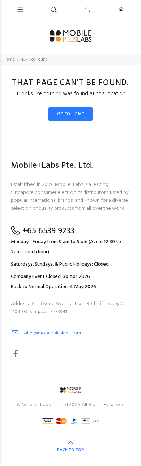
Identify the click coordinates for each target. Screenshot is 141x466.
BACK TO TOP (70, 450)
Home (9, 59)
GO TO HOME (70, 114)
